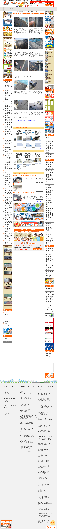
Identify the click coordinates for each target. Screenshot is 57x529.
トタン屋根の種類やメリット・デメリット (49, 187)
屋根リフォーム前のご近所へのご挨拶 (49, 252)
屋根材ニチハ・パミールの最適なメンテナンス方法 (50, 196)
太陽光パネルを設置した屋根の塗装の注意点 (49, 192)
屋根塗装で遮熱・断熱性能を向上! (49, 234)
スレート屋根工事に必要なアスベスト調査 (43, 466)
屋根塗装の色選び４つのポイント (48, 230)
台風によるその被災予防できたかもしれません (50, 213)
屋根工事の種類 (49, 49)
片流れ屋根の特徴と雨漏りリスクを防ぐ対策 (8, 153)
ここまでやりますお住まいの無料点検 (44, 9)
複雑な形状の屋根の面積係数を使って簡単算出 (8, 149)
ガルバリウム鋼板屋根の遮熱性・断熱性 (49, 146)
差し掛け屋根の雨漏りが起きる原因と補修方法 (8, 158)
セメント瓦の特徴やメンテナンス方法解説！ (8, 124)
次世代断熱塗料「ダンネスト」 (48, 232)
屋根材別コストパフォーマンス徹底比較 (8, 186)
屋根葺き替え (50, 52)
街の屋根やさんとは (7, 388)
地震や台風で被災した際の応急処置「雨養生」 (8, 143)
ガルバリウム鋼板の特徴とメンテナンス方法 (8, 210)
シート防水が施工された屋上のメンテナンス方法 (8, 113)
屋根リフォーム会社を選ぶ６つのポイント (50, 208)
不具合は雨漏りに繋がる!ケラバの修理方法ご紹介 (8, 101)
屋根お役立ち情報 (48, 210)
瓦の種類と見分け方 (8, 172)
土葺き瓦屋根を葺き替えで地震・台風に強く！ (8, 129)
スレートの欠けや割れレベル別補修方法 (49, 183)
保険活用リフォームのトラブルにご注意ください (50, 273)
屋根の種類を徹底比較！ (48, 177)
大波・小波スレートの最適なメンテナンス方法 (8, 134)
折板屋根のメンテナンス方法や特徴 (42, 426)
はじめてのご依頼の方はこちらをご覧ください (27, 388)
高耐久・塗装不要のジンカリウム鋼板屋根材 (8, 212)
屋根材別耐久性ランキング (7, 188)
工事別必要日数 (48, 206)
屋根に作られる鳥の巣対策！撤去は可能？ (26, 446)
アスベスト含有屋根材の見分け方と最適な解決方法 (44, 465)
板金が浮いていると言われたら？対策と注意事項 (50, 267)
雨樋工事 (49, 63)
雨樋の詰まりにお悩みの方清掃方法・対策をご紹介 (50, 297)
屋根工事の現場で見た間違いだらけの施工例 (49, 228)
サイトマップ (7, 325)
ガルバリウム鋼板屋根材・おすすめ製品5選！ (44, 407)
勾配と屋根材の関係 (8, 166)
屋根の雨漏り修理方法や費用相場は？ (8, 219)
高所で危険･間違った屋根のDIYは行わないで (43, 472)
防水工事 (49, 67)
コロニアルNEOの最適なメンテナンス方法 (49, 200)
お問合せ (6, 323)
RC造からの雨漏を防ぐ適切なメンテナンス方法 (44, 471)
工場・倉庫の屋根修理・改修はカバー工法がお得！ (50, 292)
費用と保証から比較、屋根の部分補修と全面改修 (50, 170)
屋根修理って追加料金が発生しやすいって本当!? (49, 269)
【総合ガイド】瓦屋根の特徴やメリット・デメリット (45, 418)
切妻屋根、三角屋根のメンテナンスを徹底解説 (8, 155)
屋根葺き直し (50, 70)
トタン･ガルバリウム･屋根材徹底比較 (8, 203)
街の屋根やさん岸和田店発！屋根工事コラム (10, 405)
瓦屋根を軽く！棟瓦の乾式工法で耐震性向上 (43, 461)
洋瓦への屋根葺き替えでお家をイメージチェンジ (8, 197)
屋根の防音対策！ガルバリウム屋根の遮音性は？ (50, 156)
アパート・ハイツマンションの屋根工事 (49, 305)
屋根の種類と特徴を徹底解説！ (8, 82)
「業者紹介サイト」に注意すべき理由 (49, 276)
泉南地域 (5, 338)
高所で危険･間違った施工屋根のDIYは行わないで (8, 215)
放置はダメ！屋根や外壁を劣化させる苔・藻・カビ (44, 504)
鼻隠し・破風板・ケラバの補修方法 (8, 99)
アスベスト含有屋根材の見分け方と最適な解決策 (8, 176)
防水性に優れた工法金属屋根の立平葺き (8, 141)
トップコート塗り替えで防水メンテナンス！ (8, 240)
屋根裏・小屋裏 (40, 454)
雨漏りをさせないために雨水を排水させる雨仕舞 (8, 168)
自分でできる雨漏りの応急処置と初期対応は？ (49, 236)
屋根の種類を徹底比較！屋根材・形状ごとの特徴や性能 (45, 419)
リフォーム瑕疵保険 (7, 393)
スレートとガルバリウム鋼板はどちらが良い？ (49, 137)
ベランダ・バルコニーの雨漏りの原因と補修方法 (8, 122)
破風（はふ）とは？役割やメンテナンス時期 (8, 243)
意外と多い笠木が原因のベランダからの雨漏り (8, 103)
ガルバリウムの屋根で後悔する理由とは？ (8, 205)
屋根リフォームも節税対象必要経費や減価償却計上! (50, 311)
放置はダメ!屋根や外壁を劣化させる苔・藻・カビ (8, 193)
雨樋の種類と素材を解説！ (24, 447)
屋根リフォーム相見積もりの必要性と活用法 (27, 422)
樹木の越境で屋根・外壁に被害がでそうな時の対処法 (50, 271)
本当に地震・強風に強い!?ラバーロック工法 (43, 508)
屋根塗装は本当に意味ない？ (7, 88)
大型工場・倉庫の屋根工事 (24, 411)
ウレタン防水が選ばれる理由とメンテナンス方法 (8, 110)
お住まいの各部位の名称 (41, 445)
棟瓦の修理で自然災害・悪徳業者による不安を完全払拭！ (45, 444)
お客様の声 (6, 401)
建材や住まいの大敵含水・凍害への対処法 (8, 164)
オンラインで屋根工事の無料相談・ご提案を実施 (49, 248)
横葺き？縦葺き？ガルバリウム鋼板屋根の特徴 (50, 152)
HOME (14, 11)
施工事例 (6, 400)
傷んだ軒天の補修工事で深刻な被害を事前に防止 (8, 106)
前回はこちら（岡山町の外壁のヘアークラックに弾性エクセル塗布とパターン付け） (25, 120)
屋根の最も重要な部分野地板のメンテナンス (8, 182)
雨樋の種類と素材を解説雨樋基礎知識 (8, 236)
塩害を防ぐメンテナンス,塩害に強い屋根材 (8, 191)
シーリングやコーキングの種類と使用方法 (8, 138)
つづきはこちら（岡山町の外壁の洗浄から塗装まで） (21, 122)
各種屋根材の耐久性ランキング (42, 491)
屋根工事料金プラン (23, 392)
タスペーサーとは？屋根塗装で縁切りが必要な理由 (44, 438)
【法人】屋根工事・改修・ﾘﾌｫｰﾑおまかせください (50, 309)
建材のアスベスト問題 (8, 178)
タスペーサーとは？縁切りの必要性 (8, 108)
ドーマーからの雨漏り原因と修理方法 (8, 226)
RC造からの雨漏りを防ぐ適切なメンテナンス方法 (8, 222)
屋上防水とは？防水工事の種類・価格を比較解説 (8, 120)
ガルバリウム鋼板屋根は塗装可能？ (49, 143)
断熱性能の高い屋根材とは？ (7, 231)
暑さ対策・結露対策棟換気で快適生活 (43, 455)
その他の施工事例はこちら (40, 148)
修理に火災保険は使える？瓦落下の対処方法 (50, 217)
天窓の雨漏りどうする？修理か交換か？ (8, 229)
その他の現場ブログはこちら (40, 201)
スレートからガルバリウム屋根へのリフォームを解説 (50, 139)
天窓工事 (49, 81)
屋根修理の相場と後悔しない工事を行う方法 (49, 166)
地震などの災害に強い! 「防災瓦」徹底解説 (49, 225)
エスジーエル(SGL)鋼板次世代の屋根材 (8, 208)
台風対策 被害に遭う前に (24, 405)
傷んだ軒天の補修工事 (41, 479)
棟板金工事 (50, 74)
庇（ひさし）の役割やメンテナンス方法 (8, 224)
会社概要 (6, 312)
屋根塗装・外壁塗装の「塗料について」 (43, 394)
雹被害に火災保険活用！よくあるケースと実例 (49, 241)
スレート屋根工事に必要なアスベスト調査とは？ (8, 238)
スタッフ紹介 (7, 314)
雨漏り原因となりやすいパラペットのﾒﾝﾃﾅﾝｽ (8, 115)
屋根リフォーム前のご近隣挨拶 (25, 397)
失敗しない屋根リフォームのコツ (49, 164)
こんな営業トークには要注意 (49, 261)
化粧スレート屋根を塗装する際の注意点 (49, 194)
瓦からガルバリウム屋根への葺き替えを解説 (49, 141)
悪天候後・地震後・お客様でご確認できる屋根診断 (44, 393)
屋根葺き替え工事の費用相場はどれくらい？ (49, 168)
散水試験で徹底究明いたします (25, 404)
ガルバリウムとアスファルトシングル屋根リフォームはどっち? (8, 200)
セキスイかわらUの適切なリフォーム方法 (43, 398)
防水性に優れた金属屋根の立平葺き (42, 498)
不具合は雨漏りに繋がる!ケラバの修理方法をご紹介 (44, 439)
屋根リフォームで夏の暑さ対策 (25, 410)
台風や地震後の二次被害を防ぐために (49, 219)
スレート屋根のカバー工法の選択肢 (50, 181)
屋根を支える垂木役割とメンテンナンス (8, 217)
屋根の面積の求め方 (8, 147)
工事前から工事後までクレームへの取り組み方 (49, 254)
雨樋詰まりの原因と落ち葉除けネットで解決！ (50, 299)
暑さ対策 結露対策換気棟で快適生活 (8, 162)
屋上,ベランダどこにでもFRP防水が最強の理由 (8, 117)
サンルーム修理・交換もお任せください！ (49, 290)
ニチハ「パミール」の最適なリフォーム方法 (43, 399)
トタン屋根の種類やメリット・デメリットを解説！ (44, 425)
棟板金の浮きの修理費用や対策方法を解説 (8, 95)
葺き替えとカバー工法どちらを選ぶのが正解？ (49, 175)
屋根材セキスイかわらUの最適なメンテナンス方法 (49, 198)
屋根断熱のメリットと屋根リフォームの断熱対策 (8, 233)
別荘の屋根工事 (48, 307)
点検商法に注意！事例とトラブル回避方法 (26, 398)
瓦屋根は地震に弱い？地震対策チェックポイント (50, 223)
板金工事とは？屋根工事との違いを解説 (8, 93)
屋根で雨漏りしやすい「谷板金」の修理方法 (8, 170)
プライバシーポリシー (8, 321)
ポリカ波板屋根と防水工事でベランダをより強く (50, 294)
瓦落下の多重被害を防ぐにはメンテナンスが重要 (49, 215)
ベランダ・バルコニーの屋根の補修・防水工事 (27, 409)
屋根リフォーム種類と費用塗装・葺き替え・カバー (50, 179)
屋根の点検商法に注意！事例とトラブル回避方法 (49, 265)
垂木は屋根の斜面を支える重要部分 (26, 429)
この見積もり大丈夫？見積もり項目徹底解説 (49, 256)
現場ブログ (17, 11)
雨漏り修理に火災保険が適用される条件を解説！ (49, 238)
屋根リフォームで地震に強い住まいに (26, 406)
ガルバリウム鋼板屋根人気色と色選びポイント (49, 148)
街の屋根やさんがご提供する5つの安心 (13, 9)
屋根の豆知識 (7, 184)
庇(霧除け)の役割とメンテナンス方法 (7, 136)
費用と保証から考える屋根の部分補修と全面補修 (27, 427)
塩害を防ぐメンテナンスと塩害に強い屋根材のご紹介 (45, 503)
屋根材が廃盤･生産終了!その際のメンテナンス (8, 195)
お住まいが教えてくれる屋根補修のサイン (49, 172)
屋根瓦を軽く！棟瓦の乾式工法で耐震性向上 (49, 221)
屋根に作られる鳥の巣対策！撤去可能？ (49, 301)
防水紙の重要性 (7, 180)
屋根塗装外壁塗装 (49, 78)
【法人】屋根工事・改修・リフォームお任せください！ (28, 415)
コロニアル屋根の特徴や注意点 (48, 185)
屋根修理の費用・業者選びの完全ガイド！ (8, 86)
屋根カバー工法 (50, 56)
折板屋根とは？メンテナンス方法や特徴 (49, 190)
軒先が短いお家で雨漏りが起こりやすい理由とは (8, 174)
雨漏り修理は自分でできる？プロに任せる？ (8, 90)
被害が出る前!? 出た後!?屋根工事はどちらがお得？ (50, 259)
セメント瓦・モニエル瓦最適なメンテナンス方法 (8, 127)
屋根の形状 (6, 151)
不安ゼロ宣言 (6, 392)
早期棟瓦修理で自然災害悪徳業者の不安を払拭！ (8, 131)
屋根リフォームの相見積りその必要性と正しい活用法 (50, 250)
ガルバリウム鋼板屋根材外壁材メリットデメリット (50, 154)
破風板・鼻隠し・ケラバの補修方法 (42, 432)
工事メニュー (23, 391)
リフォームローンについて (24, 424)
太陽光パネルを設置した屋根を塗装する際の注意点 (28, 448)
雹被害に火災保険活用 (41, 521)
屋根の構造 (6, 97)
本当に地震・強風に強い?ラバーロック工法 (8, 145)
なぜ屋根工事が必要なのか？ (49, 162)
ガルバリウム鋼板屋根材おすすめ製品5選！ (49, 150)
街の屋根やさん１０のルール (8, 391)
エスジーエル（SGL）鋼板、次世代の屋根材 (43, 497)
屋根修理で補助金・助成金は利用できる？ (49, 243)
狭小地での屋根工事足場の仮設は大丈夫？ (49, 203)
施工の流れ (47, 204)
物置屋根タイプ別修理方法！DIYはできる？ (49, 288)
